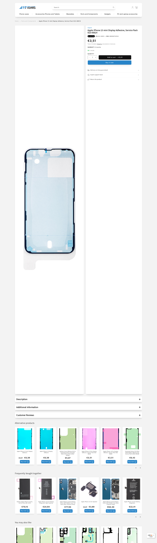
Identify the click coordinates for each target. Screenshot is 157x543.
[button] (136, 7)
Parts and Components (28, 21)
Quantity (91, 54)
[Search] (114, 7)
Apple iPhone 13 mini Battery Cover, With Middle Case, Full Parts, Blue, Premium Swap (68, 503)
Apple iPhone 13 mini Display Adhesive (25, 452)
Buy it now (109, 62)
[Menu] (154, 534)
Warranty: (91, 47)
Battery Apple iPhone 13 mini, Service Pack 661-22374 (25, 502)
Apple (90, 28)
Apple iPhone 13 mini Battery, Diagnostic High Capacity (46, 502)
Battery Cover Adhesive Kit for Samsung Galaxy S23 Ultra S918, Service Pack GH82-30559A (68, 453)
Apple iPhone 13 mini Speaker (89, 501)
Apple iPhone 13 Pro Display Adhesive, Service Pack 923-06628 (89, 453)
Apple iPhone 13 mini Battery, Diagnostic (132, 502)
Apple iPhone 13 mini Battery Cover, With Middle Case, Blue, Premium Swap (111, 503)
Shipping (99, 44)
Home (17, 21)
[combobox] (84, 7)
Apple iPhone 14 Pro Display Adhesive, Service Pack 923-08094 (110, 453)
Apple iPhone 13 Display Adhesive (46, 452)
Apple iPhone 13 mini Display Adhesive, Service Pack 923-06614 (60, 21)
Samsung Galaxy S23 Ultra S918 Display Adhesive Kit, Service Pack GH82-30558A (132, 453)
